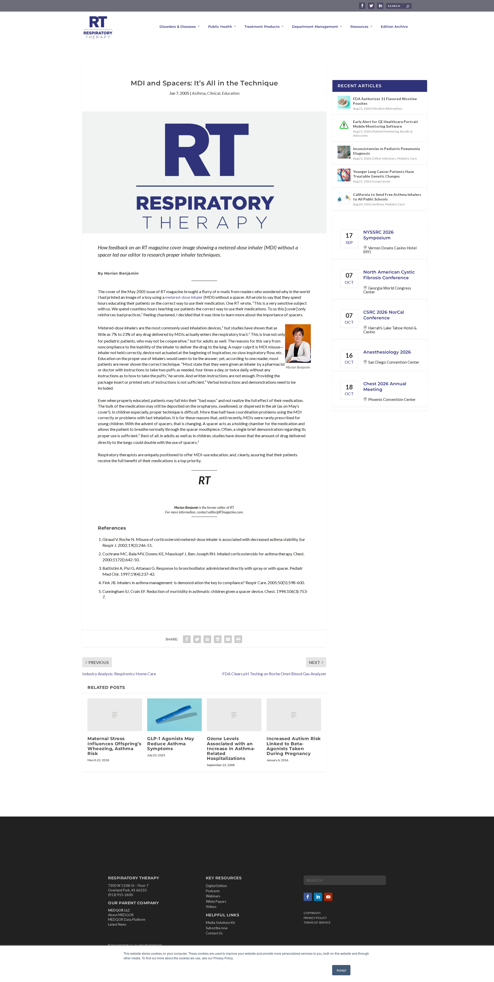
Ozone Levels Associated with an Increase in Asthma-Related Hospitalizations (231, 748)
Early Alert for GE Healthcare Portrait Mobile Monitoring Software (385, 123)
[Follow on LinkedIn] (318, 897)
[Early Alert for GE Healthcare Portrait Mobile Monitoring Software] (344, 125)
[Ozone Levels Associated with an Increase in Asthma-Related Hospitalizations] (234, 714)
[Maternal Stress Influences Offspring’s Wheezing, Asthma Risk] (114, 714)
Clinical (213, 93)
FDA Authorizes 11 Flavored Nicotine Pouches (385, 101)
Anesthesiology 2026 (387, 352)
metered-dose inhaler (184, 297)
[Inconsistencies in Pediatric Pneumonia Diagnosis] (344, 152)
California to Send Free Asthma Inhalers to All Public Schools (387, 196)
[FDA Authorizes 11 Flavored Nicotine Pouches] (344, 102)
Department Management (315, 26)
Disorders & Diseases (178, 26)
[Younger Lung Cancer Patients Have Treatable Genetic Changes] (344, 175)
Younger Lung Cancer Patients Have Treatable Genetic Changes (383, 173)
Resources (359, 26)
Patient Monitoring (386, 131)
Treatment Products (262, 26)
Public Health (220, 26)
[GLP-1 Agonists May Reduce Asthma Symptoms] (174, 714)
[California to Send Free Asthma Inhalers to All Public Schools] (344, 197)
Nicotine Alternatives (387, 108)
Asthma (199, 93)
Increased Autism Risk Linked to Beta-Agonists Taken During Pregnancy (294, 746)
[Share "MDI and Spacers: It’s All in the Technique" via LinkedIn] (207, 639)
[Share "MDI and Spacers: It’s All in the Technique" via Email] (228, 639)
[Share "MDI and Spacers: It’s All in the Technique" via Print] (238, 639)
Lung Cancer (381, 181)
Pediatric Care (407, 158)
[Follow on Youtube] (328, 897)
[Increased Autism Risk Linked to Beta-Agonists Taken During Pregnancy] (294, 714)
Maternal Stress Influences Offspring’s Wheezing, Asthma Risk (114, 746)
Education (231, 93)
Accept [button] (341, 970)
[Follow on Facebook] (308, 897)
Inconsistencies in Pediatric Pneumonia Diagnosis (386, 150)
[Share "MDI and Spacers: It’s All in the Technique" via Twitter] (197, 639)
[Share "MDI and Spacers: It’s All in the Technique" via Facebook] (187, 639)
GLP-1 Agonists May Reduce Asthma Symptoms (170, 743)
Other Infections (384, 158)
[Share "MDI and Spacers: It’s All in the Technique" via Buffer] (218, 639)
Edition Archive (394, 26)
